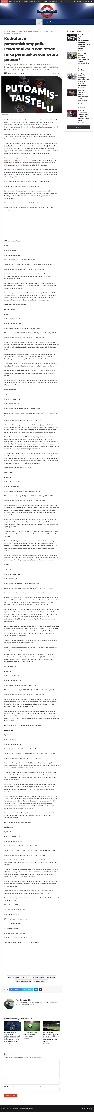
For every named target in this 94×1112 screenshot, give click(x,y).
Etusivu (7, 31)
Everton (26, 977)
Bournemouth (14, 977)
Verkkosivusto (37, 1087)
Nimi (6, 1080)
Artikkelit (39, 22)
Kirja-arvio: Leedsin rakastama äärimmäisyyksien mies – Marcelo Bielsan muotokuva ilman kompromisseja (83, 61)
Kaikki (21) (78, 127)
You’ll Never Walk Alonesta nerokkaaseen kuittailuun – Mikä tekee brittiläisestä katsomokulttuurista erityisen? (51, 1037)
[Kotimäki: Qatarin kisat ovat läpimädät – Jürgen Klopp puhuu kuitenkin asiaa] (72, 113)
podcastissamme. (27, 650)
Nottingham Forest (24, 981)
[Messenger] (36, 989)
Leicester (51, 977)
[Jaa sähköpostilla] (40, 989)
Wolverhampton (41, 981)
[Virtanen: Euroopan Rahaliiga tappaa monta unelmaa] (32, 1026)
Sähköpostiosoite (10, 1087)
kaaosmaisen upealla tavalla (27, 647)
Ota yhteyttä (53, 22)
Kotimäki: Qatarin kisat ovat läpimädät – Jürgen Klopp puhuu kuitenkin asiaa (83, 115)
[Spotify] (85, 1)
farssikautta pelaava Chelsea (13, 160)
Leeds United (39, 977)
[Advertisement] (32, 226)
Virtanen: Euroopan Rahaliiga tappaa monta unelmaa (30, 1034)
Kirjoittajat (46, 22)
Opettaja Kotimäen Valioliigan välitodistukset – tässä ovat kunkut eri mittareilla (83, 79)
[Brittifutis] (47, 11)
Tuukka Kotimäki (12, 73)
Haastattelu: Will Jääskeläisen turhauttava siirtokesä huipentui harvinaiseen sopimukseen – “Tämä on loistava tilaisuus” (12, 1037)
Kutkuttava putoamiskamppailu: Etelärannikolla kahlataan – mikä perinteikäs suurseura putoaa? (36, 1)
